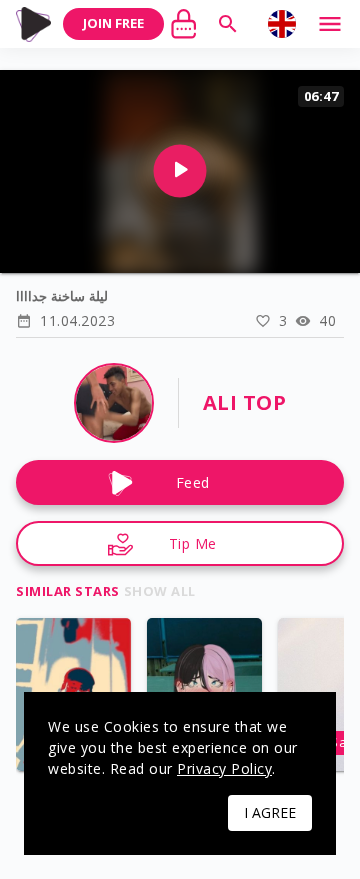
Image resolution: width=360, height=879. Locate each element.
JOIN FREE (113, 23)
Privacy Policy (224, 768)
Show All (160, 591)
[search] (228, 24)
